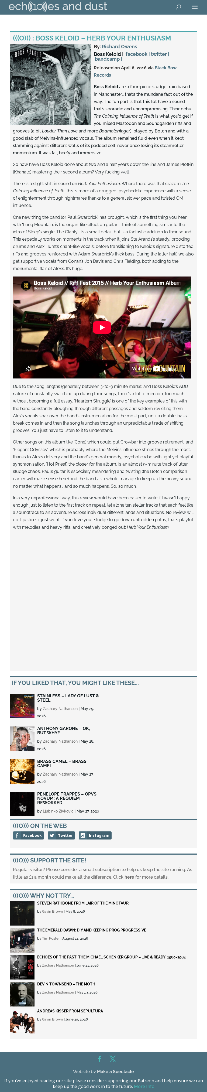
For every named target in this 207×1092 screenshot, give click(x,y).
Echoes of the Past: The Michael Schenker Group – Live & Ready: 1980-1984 (111, 957)
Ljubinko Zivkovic (58, 811)
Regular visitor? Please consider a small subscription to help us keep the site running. (99, 869)
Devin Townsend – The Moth (66, 984)
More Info (144, 1086)
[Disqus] (103, 601)
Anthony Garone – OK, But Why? (63, 730)
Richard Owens (119, 46)
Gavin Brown (52, 911)
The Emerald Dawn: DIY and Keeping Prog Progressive (91, 930)
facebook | (138, 54)
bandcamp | (108, 59)
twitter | (160, 54)
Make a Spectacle (115, 1071)
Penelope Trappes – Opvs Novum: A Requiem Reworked (66, 798)
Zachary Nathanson (60, 709)
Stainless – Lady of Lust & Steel (68, 698)
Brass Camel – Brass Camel (62, 763)
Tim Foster (51, 938)
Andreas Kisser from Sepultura (70, 1011)
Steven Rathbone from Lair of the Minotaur (83, 903)
